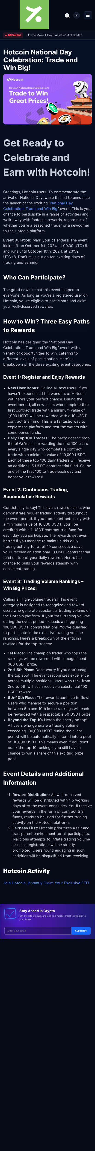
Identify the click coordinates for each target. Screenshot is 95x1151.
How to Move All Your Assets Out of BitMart (54, 35)
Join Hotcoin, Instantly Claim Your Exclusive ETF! (46, 883)
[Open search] (67, 15)
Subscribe (81, 930)
